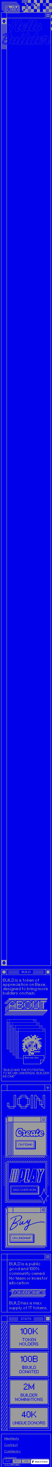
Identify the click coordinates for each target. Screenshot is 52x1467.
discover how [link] (24, 1190)
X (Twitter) (12, 1464)
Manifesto (11, 1438)
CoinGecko (12, 1451)
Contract (11, 1445)
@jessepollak (31, 1057)
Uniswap (10, 1457)
